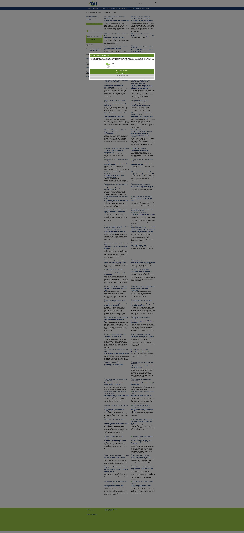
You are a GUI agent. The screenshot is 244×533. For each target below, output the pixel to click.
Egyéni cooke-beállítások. (122, 75)
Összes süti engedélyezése (122, 70)
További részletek (122, 77)
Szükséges (114, 63)
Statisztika (114, 65)
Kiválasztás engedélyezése (122, 73)
